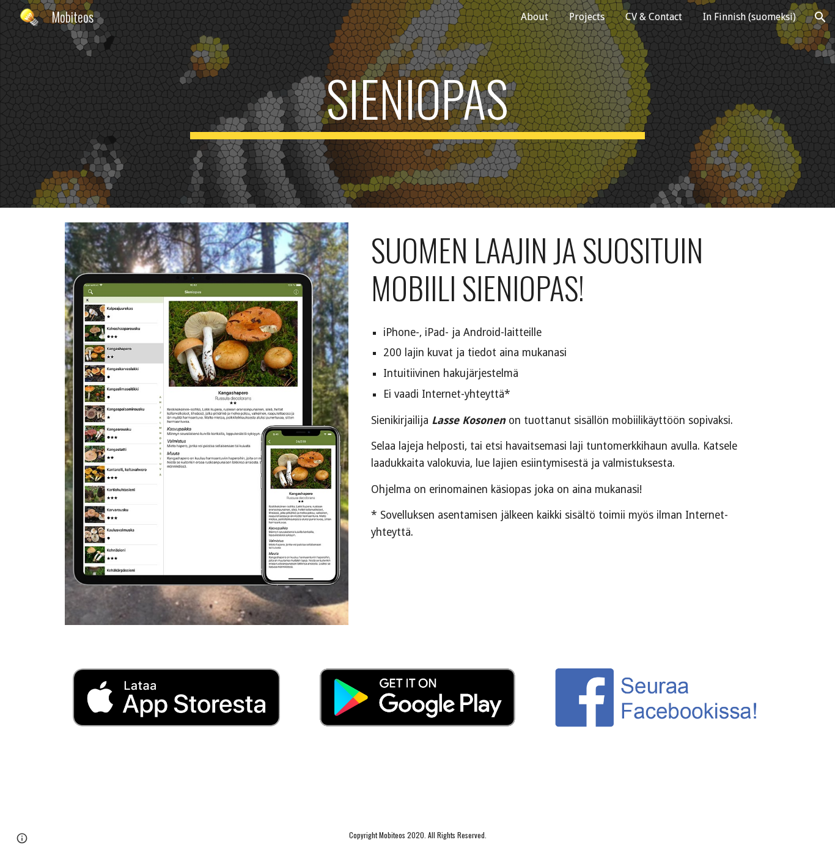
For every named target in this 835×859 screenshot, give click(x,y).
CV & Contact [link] (653, 17)
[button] (820, 17)
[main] (417, 104)
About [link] (534, 17)
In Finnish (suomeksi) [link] (749, 17)
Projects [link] (587, 17)
